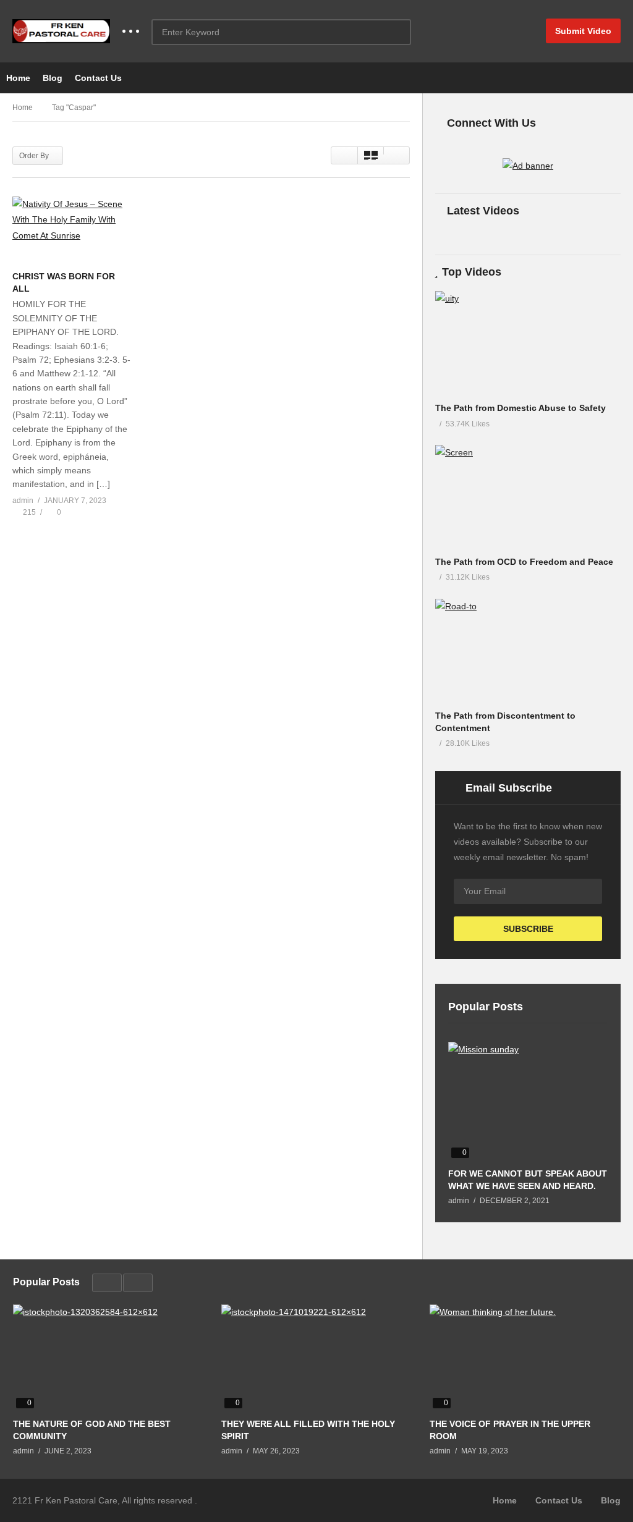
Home (18, 78)
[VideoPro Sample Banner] (528, 166)
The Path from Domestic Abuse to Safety (520, 408)
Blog (52, 78)
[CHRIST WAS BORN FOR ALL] (72, 230)
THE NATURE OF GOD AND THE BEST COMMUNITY (92, 1430)
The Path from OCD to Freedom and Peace (524, 562)
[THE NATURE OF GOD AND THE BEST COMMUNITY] (108, 1357)
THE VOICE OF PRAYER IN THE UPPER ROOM (510, 1430)
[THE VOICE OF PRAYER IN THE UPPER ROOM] (524, 1357)
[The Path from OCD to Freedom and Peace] (528, 497)
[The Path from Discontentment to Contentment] (528, 651)
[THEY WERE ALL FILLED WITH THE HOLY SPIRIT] (316, 1357)
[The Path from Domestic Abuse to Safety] (528, 343)
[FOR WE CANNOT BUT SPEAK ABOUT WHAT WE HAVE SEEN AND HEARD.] (527, 1101)
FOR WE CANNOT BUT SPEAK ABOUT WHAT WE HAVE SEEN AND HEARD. (527, 1180)
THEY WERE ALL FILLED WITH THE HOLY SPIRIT (308, 1430)
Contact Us (98, 78)
